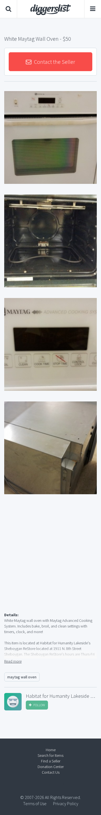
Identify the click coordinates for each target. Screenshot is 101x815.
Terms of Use (35, 803)
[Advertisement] (50, 560)
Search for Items (50, 755)
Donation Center (51, 766)
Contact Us (50, 772)
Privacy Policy (65, 803)
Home (51, 749)
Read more (13, 661)
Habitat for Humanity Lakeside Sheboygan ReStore (61, 696)
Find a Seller (50, 761)
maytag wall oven (21, 676)
